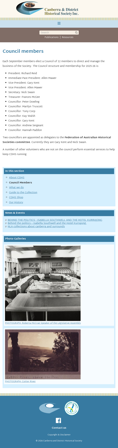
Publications (52, 37)
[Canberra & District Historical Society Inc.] (48, 8)
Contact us (59, 428)
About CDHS (16, 177)
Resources (67, 37)
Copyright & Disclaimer (59, 435)
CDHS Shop (16, 197)
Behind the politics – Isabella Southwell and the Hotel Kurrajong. (47, 223)
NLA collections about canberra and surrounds (36, 226)
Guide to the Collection (23, 192)
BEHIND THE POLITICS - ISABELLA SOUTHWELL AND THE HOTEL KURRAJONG (55, 220)
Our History (16, 202)
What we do (16, 187)
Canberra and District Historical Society (62, 441)
